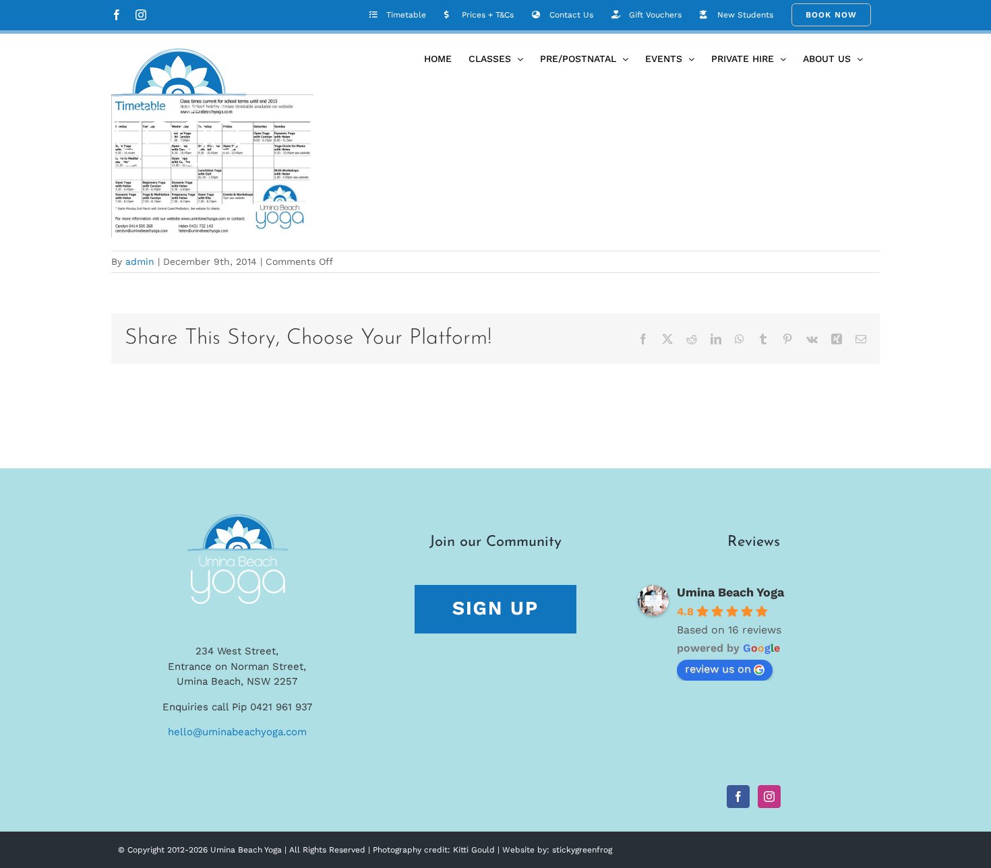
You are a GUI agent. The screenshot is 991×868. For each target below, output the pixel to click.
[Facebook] (738, 796)
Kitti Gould (474, 850)
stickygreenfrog (582, 850)
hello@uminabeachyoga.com (237, 732)
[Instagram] (769, 796)
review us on (718, 668)
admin (139, 261)
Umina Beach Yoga (730, 592)
